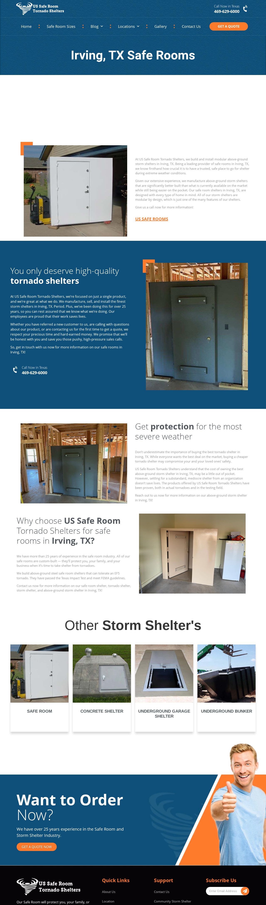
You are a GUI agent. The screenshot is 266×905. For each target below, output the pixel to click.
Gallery (160, 26)
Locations (126, 26)
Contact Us (191, 26)
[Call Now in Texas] (246, 9)
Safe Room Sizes (61, 26)
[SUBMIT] (245, 891)
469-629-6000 (34, 372)
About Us (108, 892)
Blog (95, 26)
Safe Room (39, 711)
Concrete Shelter (101, 711)
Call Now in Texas (226, 6)
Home (26, 26)
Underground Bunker (226, 711)
